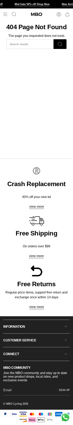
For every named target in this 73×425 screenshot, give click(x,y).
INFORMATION (14, 326)
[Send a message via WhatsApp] (65, 417)
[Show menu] (5, 14)
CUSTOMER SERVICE (19, 340)
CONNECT (11, 354)
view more (36, 206)
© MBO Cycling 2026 (15, 403)
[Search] (60, 44)
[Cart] (67, 14)
